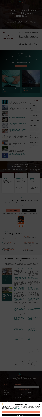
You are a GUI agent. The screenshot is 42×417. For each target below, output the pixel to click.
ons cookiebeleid (18, 408)
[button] (39, 404)
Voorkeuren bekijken (21, 415)
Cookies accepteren (21, 412)
